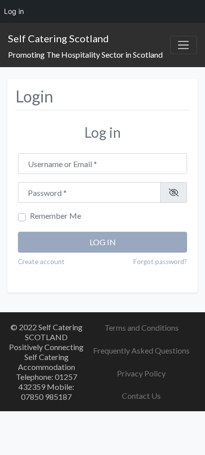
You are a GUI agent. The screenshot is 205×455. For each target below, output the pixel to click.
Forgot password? (160, 262)
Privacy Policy (141, 373)
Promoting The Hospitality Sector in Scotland (85, 54)
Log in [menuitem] (14, 11)
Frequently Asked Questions (141, 350)
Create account (41, 262)
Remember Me (55, 215)
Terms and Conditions (141, 327)
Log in (103, 242)
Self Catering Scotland (58, 38)
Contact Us (141, 395)
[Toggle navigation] (183, 45)
